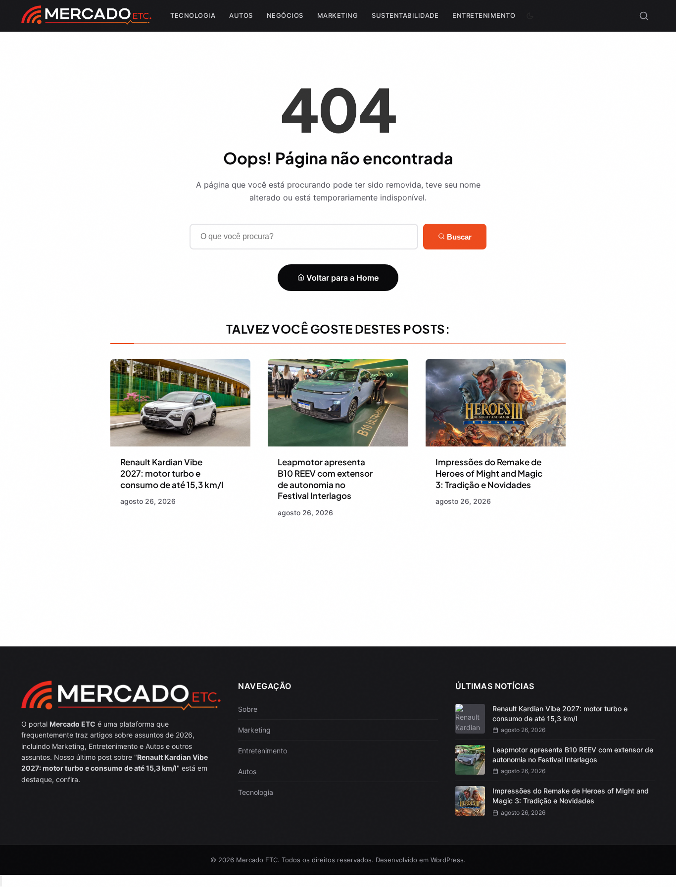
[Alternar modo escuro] (530, 16)
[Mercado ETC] (86, 19)
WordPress (447, 860)
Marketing (337, 15)
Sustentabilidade (405, 15)
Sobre (247, 709)
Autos (241, 15)
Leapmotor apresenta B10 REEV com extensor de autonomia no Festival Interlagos (325, 478)
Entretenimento (483, 15)
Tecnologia (192, 15)
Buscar (458, 237)
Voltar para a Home (341, 278)
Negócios (285, 15)
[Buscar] (644, 16)
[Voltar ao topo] (1, 881)
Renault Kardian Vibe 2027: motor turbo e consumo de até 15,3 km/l (171, 473)
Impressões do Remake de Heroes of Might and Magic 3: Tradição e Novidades (488, 473)
